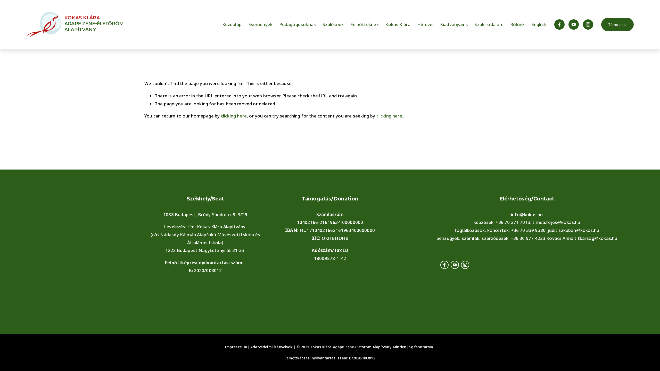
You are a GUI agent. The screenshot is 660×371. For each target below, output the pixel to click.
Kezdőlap (232, 24)
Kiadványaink (454, 24)
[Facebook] (559, 24)
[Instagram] (588, 24)
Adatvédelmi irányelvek (271, 346)
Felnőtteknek (364, 24)
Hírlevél (425, 24)
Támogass (617, 24)
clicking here (234, 116)
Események (260, 24)
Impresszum (236, 346)
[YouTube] (573, 24)
